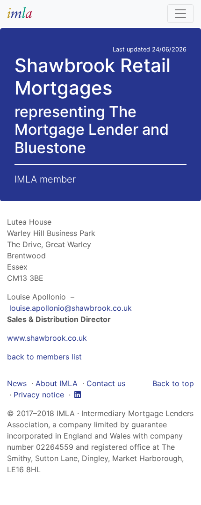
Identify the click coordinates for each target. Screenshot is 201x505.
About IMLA (57, 383)
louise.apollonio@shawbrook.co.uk (70, 308)
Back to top (173, 383)
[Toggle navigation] (180, 13)
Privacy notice (39, 394)
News (17, 383)
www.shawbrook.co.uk (47, 338)
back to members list (44, 356)
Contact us (105, 383)
